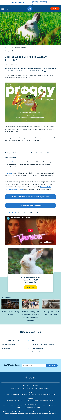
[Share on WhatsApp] (12, 51)
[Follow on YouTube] (30, 378)
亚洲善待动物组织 (30, 408)
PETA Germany (36, 406)
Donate (55, 8)
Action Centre (5, 348)
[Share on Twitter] (8, 51)
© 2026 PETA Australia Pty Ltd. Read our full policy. (39, 400)
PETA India (45, 406)
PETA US (5, 406)
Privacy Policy (19, 400)
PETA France (13, 406)
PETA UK (53, 406)
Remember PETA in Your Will (10, 341)
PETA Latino (40, 408)
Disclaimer (10, 400)
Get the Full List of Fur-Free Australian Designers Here (30, 197)
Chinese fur (8, 173)
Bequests (54, 394)
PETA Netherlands (25, 406)
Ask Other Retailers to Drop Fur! (31, 205)
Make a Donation (37, 348)
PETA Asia (20, 408)
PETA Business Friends (39, 341)
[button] (7, 8)
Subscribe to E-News (44, 394)
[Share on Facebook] (5, 51)
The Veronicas (13, 213)
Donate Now (30, 287)
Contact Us (7, 394)
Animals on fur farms (12, 162)
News (6, 47)
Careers (24, 394)
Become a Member (38, 352)
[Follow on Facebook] (26, 378)
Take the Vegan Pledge (8, 344)
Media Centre (16, 394)
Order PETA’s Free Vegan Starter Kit (43, 344)
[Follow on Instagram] (34, 378)
